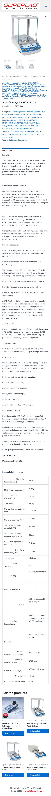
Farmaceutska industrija (11, 85)
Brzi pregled (10, 733)
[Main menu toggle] (46, 6)
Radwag (21, 93)
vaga (26, 140)
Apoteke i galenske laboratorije (14, 83)
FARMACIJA (27, 85)
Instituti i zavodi (40, 86)
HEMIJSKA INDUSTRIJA (23, 86)
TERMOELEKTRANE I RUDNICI (14, 95)
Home (4, 76)
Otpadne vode (13, 92)
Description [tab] (7, 150)
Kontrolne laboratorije (11, 88)
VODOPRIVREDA (14, 76)
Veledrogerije (33, 95)
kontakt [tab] (5, 155)
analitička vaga (12, 140)
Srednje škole (31, 93)
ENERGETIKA (33, 83)
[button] (45, 16)
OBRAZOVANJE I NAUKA (28, 90)
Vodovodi (26, 76)
